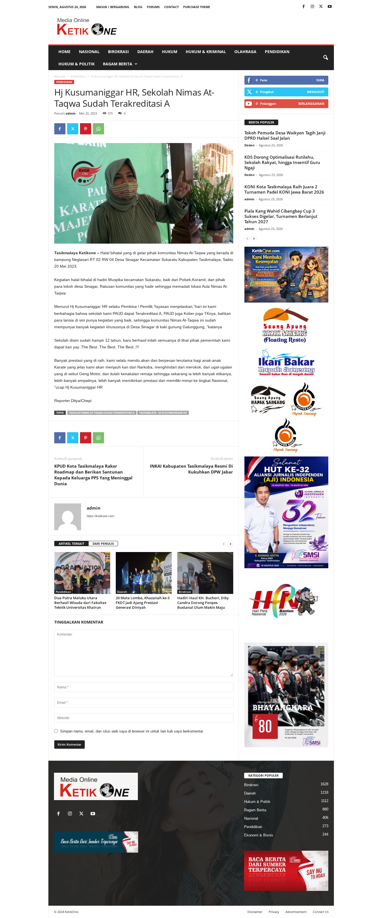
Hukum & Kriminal (206, 51)
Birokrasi (118, 51)
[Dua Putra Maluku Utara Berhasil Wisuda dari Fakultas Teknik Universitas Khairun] (82, 573)
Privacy (274, 912)
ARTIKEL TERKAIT (71, 543)
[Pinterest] (85, 128)
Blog (138, 7)
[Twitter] (321, 7)
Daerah (145, 51)
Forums (153, 7)
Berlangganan (311, 103)
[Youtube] (329, 7)
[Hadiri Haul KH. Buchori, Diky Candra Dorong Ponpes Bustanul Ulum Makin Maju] (205, 573)
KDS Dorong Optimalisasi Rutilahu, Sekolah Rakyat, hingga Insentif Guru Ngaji (282, 162)
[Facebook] (303, 7)
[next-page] (230, 544)
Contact (171, 7)
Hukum (169, 51)
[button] (325, 58)
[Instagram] (312, 7)
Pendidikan (277, 51)
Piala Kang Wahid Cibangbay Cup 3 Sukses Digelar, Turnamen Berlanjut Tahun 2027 (280, 216)
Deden (249, 145)
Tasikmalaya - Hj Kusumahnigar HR (163, 413)
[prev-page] (224, 544)
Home (64, 51)
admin (71, 113)
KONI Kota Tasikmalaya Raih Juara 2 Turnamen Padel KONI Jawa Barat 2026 (284, 189)
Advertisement (296, 912)
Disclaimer (254, 912)
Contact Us (321, 912)
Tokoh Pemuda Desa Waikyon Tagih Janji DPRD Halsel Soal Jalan (285, 135)
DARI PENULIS (103, 543)
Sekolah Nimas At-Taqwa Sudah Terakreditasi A (102, 413)
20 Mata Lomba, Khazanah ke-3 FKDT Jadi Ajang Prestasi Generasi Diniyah (142, 602)
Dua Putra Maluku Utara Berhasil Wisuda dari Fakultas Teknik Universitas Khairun (80, 602)
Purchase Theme (196, 7)
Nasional (89, 51)
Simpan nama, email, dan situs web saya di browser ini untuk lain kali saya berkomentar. (132, 731)
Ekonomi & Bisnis (258, 835)
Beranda (59, 76)
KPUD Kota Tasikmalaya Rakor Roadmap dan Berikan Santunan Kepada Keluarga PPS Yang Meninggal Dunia (93, 474)
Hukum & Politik (76, 63)
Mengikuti (315, 92)
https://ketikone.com (100, 516)
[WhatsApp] (98, 128)
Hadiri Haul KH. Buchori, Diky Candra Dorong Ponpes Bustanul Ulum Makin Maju (203, 602)
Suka (320, 80)
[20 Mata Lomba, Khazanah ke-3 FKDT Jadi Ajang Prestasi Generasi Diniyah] (144, 573)
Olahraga (245, 51)
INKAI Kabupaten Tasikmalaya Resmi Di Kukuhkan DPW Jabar (191, 469)
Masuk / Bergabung (112, 7)
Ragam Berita (117, 63)
